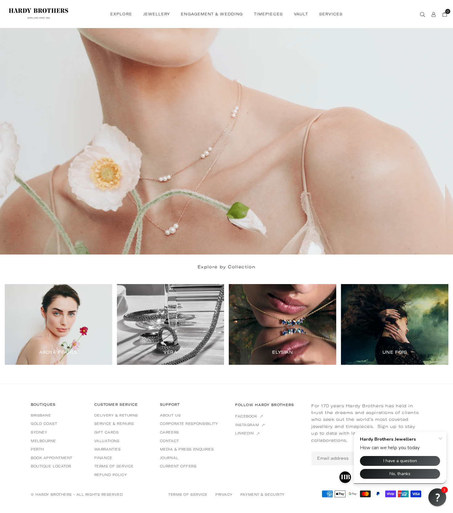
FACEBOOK (247, 416)
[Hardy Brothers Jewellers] (38, 13)
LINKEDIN (245, 433)
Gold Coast (44, 423)
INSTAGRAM (247, 425)
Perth (37, 449)
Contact (169, 441)
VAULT (301, 14)
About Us (170, 415)
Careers (169, 432)
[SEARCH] (422, 13)
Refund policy (110, 475)
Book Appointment (51, 458)
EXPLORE (121, 14)
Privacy (224, 494)
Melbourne (43, 441)
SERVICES (331, 14)
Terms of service (114, 466)
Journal (169, 458)
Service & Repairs (114, 423)
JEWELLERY (156, 14)
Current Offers (178, 466)
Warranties (107, 449)
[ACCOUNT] (433, 13)
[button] (435, 323)
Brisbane (41, 415)
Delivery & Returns (116, 415)
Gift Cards (106, 432)
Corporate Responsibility (189, 423)
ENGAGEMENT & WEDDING (212, 14)
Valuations (107, 441)
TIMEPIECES (268, 14)
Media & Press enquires (187, 449)
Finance (103, 458)
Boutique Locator (51, 466)
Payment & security (262, 494)
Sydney (39, 432)
